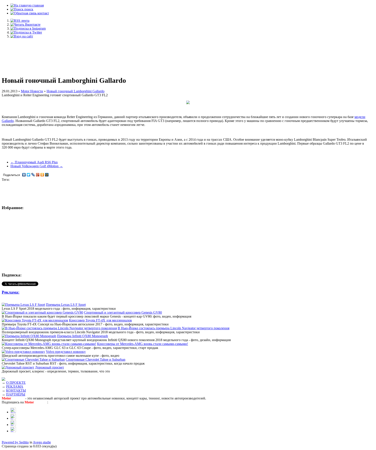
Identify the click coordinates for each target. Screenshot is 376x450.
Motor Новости (32, 91)
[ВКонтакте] (24, 175)
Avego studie (42, 442)
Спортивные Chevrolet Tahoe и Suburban (95, 359)
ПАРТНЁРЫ (15, 394)
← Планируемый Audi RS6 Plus (34, 162)
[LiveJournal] (33, 175)
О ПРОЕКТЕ (16, 382)
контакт (43, 13)
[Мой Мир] (47, 175)
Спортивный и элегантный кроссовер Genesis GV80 (123, 312)
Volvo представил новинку (66, 352)
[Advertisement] (188, 55)
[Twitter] (28, 175)
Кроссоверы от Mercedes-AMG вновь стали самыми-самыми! (142, 344)
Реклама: (10, 292)
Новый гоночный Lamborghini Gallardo (75, 91)
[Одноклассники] (42, 175)
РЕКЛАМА (14, 386)
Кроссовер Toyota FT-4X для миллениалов (100, 320)
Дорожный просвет (49, 367)
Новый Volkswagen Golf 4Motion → (36, 166)
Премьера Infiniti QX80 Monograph (82, 336)
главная (38, 5)
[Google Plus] (37, 175)
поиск (28, 9)
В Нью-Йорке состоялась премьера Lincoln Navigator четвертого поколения (173, 328)
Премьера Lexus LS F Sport (66, 304)
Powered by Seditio (15, 442)
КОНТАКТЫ (16, 390)
